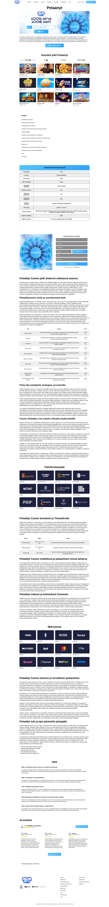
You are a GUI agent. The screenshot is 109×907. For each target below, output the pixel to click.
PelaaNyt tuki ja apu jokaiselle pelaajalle (32, 150)
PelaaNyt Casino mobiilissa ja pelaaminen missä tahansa (36, 138)
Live (45, 60)
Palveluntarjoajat (26, 132)
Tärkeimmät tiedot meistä (28, 122)
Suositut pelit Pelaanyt (27, 119)
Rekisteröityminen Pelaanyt (28, 125)
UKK (23, 153)
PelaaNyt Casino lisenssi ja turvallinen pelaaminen (34, 147)
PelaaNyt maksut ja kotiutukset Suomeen (32, 141)
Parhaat (27, 60)
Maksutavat (24, 144)
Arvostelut (24, 156)
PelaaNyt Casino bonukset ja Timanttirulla (32, 135)
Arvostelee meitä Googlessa (81, 826)
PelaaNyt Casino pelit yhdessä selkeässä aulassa (34, 128)
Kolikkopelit (80, 60)
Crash (62, 60)
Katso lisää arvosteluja (54, 854)
